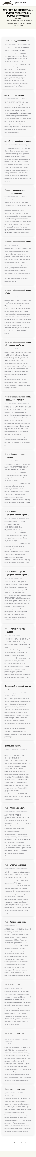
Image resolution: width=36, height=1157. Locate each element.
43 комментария (9, 1095)
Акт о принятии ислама (14, 95)
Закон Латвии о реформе (15, 922)
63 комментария (23, 868)
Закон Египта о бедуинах (15, 865)
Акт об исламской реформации (17, 141)
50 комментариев (24, 44)
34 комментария (24, 403)
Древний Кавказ (9, 988)
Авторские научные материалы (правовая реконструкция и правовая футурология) (16, 1039)
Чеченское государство (11, 98)
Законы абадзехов (12, 984)
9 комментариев (9, 752)
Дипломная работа (12, 746)
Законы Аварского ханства (16, 1033)
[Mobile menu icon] (33, 3)
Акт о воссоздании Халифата (16, 40)
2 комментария (24, 145)
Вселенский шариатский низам (17, 241)
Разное (6, 811)
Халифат (7, 44)
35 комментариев (9, 199)
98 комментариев (9, 695)
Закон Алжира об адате (14, 808)
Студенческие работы (11, 749)
